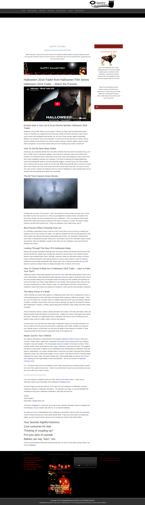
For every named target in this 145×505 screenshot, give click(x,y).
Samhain (85, 259)
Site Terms (57, 502)
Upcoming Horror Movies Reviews (109, 107)
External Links (91, 502)
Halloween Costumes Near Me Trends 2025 (57, 50)
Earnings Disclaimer (80, 502)
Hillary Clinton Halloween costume (114, 460)
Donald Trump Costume (104, 458)
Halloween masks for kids (69, 339)
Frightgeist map (64, 382)
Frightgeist (35, 405)
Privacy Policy (65, 502)
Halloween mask (59, 277)
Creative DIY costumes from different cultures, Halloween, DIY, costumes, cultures (34, 460)
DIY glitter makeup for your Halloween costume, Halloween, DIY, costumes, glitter (33, 467)
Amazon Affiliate (101, 502)
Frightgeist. (32, 445)
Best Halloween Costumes (51, 4)
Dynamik (50, 502)
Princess (27, 341)
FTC (72, 502)
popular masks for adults (60, 344)
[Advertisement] (72, 30)
